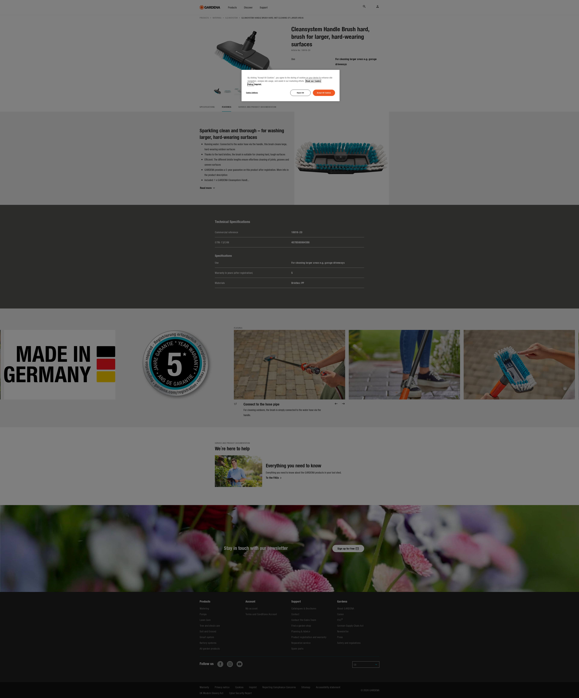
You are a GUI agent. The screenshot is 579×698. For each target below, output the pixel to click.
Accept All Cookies (324, 92)
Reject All (300, 92)
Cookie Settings (252, 92)
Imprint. (258, 84)
